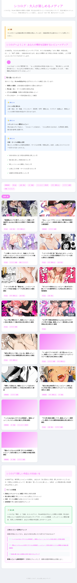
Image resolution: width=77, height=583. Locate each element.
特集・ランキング (9, 188)
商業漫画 (7, 185)
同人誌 (14, 185)
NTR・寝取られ (55, 185)
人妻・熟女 (22, 185)
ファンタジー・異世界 (42, 185)
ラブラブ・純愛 (67, 185)
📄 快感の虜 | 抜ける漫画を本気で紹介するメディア (24, 554)
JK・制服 (31, 185)
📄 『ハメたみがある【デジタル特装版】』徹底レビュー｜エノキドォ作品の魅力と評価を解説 (37, 539)
